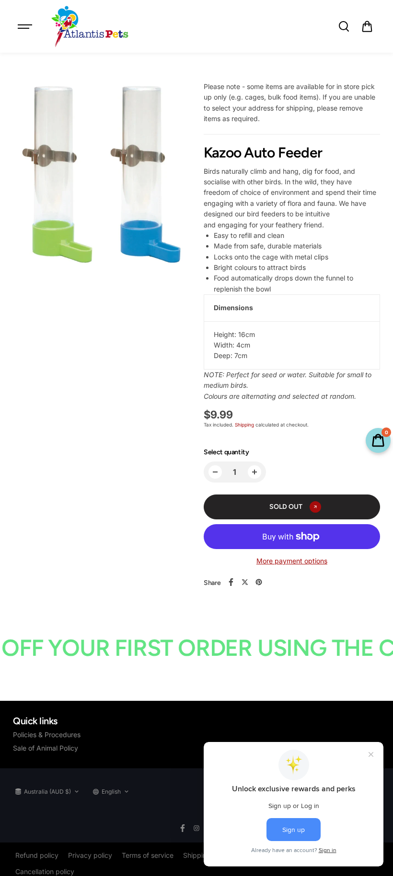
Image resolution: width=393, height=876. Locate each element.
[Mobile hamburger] (25, 26)
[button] (367, 26)
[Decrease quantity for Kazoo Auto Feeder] (215, 472)
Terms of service (147, 855)
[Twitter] (245, 582)
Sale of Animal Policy (45, 748)
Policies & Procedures (47, 734)
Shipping (244, 424)
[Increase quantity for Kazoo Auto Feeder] (254, 472)
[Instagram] (196, 828)
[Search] (343, 26)
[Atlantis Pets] (89, 26)
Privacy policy (90, 855)
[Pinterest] (259, 582)
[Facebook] (231, 582)
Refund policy (36, 855)
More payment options (291, 561)
